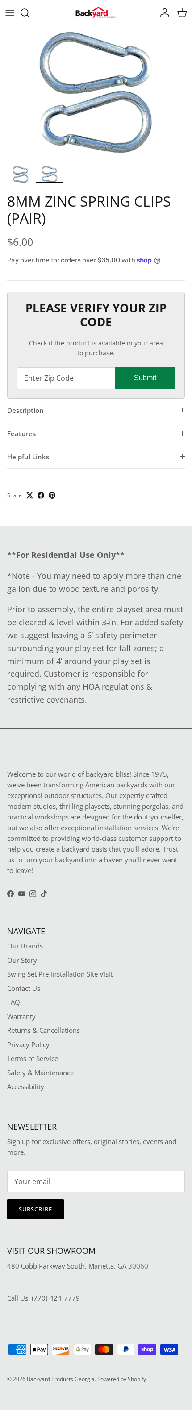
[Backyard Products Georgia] (96, 12)
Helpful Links (28, 456)
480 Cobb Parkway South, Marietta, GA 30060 (77, 1265)
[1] (96, 93)
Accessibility (25, 1086)
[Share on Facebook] (41, 495)
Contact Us (23, 988)
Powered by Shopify (121, 1379)
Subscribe (35, 1209)
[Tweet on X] (29, 495)
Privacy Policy (28, 1044)
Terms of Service (32, 1058)
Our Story (22, 960)
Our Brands (25, 945)
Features (21, 433)
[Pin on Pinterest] (52, 495)
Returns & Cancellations (43, 1030)
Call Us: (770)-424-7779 (43, 1298)
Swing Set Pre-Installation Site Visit (60, 973)
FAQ (13, 1002)
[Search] (29, 13)
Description (25, 410)
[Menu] (10, 13)
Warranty (21, 1016)
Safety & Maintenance (40, 1072)
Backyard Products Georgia (61, 1379)
